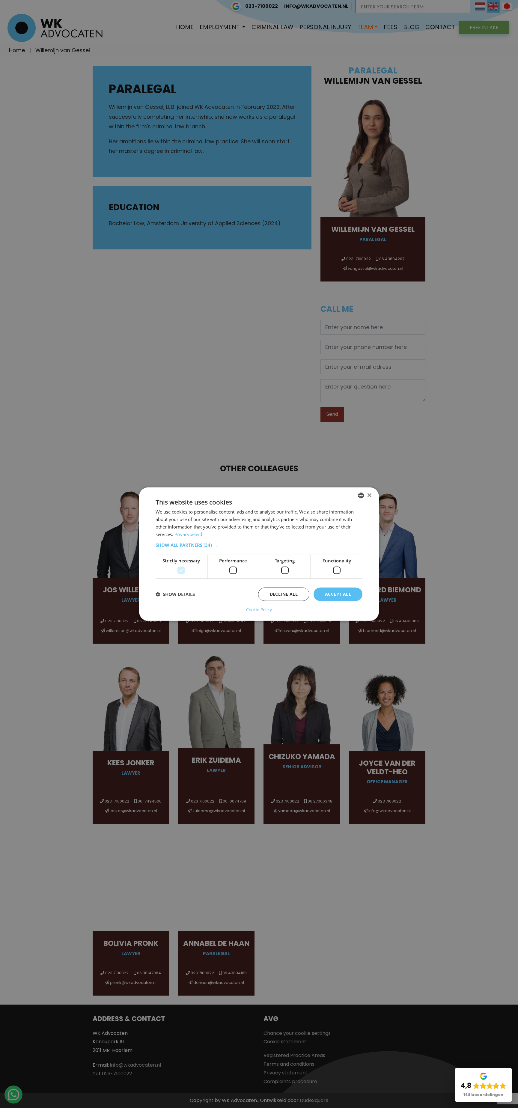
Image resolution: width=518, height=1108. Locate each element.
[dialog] (259, 554)
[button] (259, 545)
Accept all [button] (338, 594)
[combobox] (361, 496)
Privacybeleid (188, 534)
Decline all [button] (284, 594)
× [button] (369, 495)
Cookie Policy (259, 609)
